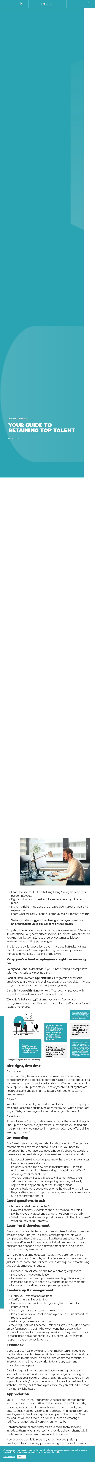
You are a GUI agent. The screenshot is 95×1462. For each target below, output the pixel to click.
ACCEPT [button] (21, 1457)
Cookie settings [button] (9, 1457)
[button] (17, 419)
